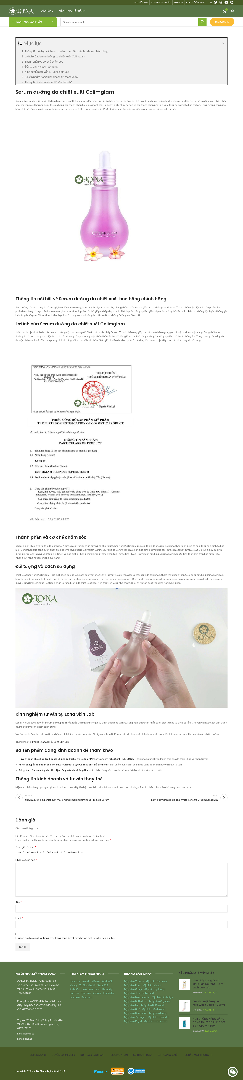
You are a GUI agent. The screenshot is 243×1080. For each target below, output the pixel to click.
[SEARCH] (202, 22)
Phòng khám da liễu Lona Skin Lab (50, 741)
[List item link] (40, 1034)
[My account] (232, 10)
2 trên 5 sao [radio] (35, 852)
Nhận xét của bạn (26, 859)
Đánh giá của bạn (25, 847)
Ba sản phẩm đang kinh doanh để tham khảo (51, 76)
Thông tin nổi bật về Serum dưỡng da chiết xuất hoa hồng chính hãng (66, 51)
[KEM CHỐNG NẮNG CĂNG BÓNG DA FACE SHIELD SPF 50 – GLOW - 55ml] (184, 1025)
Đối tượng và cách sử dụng (41, 66)
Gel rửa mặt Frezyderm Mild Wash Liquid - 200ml (209, 1003)
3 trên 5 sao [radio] (49, 852)
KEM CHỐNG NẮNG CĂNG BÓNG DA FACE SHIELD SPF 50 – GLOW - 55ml (209, 1022)
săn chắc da (189, 311)
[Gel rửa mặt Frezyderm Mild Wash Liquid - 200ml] (184, 1006)
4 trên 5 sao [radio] (63, 852)
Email (19, 917)
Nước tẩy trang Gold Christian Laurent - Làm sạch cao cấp (208, 984)
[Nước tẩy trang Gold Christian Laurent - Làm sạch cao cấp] (184, 986)
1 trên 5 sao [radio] (22, 852)
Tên (18, 902)
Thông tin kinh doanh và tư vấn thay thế (48, 82)
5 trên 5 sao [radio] (76, 852)
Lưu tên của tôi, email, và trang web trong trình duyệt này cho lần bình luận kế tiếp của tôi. (65, 937)
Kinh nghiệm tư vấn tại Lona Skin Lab (47, 71)
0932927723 (222, 21)
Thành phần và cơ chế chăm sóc (44, 61)
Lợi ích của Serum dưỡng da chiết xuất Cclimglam (55, 56)
